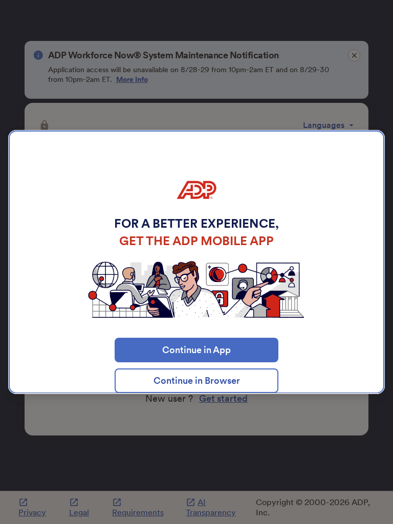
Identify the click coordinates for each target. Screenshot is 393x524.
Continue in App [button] (196, 349)
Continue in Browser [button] (197, 380)
